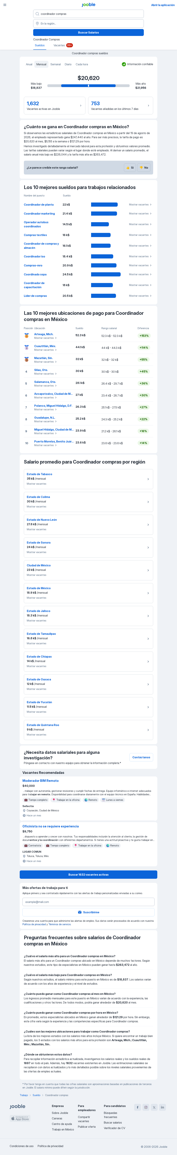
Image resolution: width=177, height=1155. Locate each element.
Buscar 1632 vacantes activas (88, 874)
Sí (130, 167)
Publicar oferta (87, 1126)
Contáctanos (141, 757)
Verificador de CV (114, 1128)
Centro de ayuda (62, 1124)
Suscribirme (91, 912)
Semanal (55, 64)
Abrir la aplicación (163, 5)
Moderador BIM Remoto (40, 780)
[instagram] (145, 1107)
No (143, 167)
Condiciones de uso (22, 1146)
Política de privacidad (34, 924)
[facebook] (137, 1107)
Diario (68, 64)
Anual (29, 64)
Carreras (57, 1118)
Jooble (163, 1146)
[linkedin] (162, 1107)
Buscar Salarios (88, 32)
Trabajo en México (63, 1129)
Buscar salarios (113, 1122)
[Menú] (4, 4)
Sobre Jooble (60, 1113)
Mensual (41, 64)
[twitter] (154, 1107)
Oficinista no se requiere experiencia (50, 826)
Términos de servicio (59, 924)
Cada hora (82, 64)
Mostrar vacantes (139, 204)
